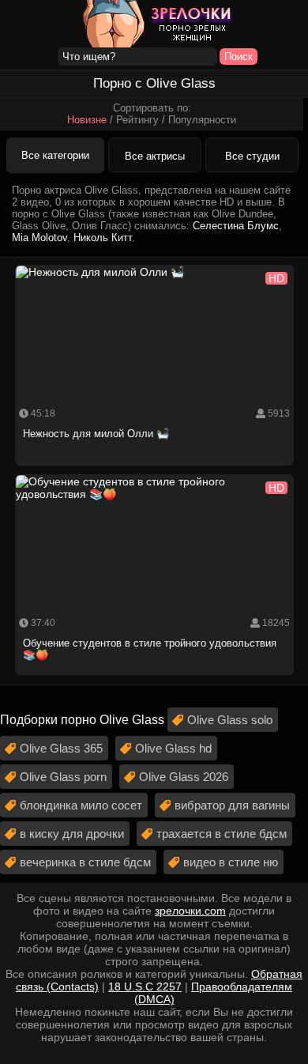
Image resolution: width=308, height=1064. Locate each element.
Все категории (55, 155)
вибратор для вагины (232, 805)
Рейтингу (137, 120)
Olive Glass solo (229, 719)
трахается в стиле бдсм (221, 833)
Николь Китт (102, 237)
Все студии (252, 156)
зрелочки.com (190, 910)
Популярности (202, 120)
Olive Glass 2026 (183, 776)
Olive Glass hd (173, 748)
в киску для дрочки (72, 833)
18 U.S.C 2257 (145, 986)
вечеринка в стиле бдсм (85, 862)
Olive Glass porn (63, 776)
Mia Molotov (39, 237)
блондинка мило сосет (81, 805)
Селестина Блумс (236, 226)
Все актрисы (155, 156)
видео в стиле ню (230, 862)
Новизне (87, 120)
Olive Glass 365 (61, 748)
